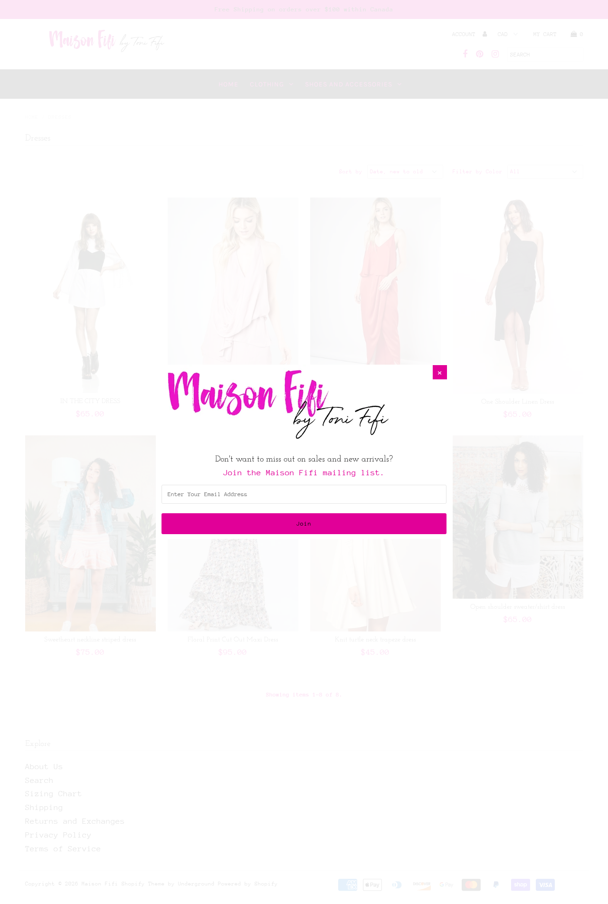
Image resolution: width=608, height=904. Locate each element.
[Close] (440, 372)
